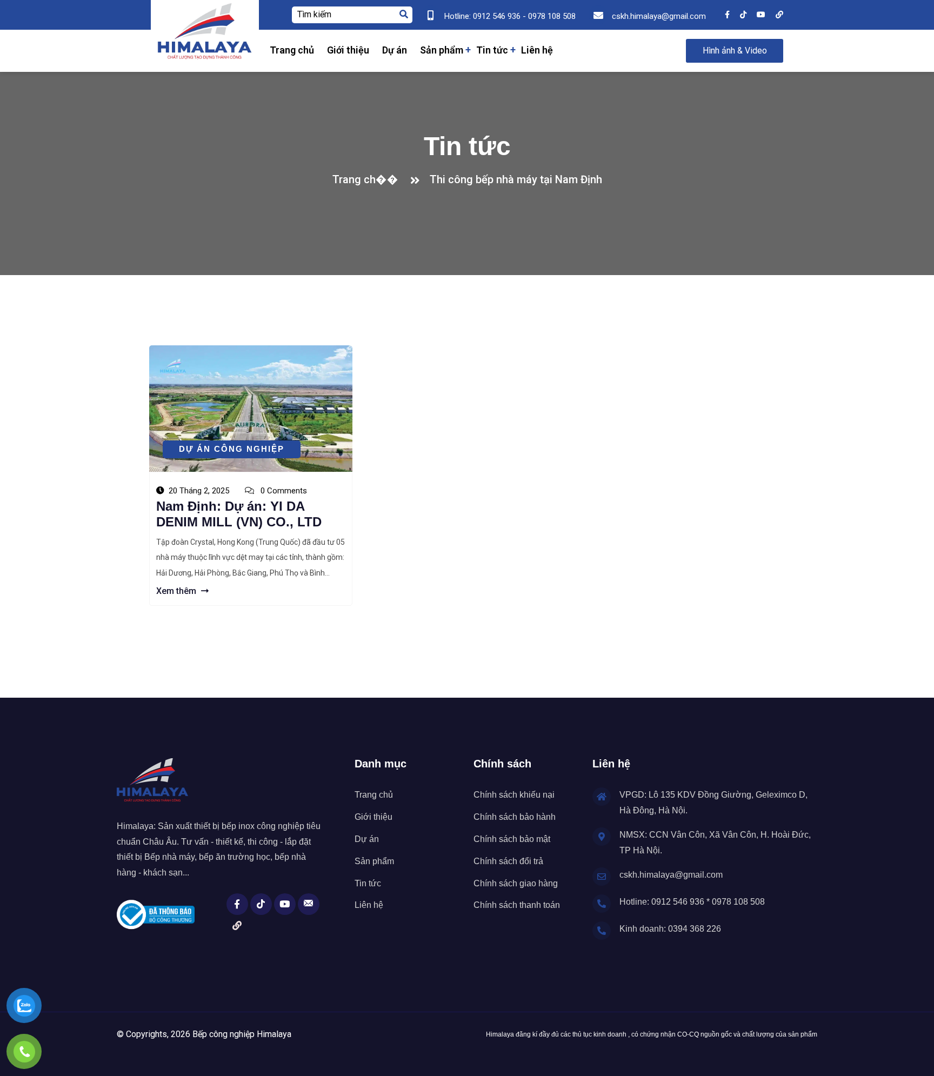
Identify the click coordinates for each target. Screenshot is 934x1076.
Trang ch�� (368, 179)
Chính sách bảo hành (514, 816)
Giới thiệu (348, 50)
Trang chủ (292, 50)
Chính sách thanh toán (516, 905)
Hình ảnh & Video (735, 50)
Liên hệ (537, 50)
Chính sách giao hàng (515, 883)
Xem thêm (177, 591)
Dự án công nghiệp (231, 448)
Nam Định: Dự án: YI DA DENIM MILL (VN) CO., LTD (239, 514)
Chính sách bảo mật (511, 839)
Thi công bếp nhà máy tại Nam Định (516, 179)
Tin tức (492, 50)
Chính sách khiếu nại (514, 794)
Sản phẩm (441, 50)
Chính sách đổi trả (508, 861)
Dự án (394, 50)
